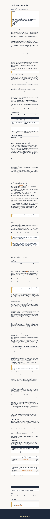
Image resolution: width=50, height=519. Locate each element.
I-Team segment (21, 185)
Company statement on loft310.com (25, 516)
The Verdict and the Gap (16, 12)
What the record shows (16, 21)
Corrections (14, 23)
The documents (15, 22)
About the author (15, 25)
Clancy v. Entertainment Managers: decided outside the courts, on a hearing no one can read (24, 19)
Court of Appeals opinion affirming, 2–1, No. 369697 (25, 470)
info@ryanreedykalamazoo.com (25, 514)
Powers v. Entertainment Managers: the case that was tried (20, 17)
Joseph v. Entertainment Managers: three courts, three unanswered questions (22, 20)
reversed (26, 230)
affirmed (27, 271)
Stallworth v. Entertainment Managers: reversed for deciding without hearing (22, 18)
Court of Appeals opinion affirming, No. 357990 (25, 464)
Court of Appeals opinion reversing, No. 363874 (25, 459)
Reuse (14, 24)
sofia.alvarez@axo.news (19, 505)
